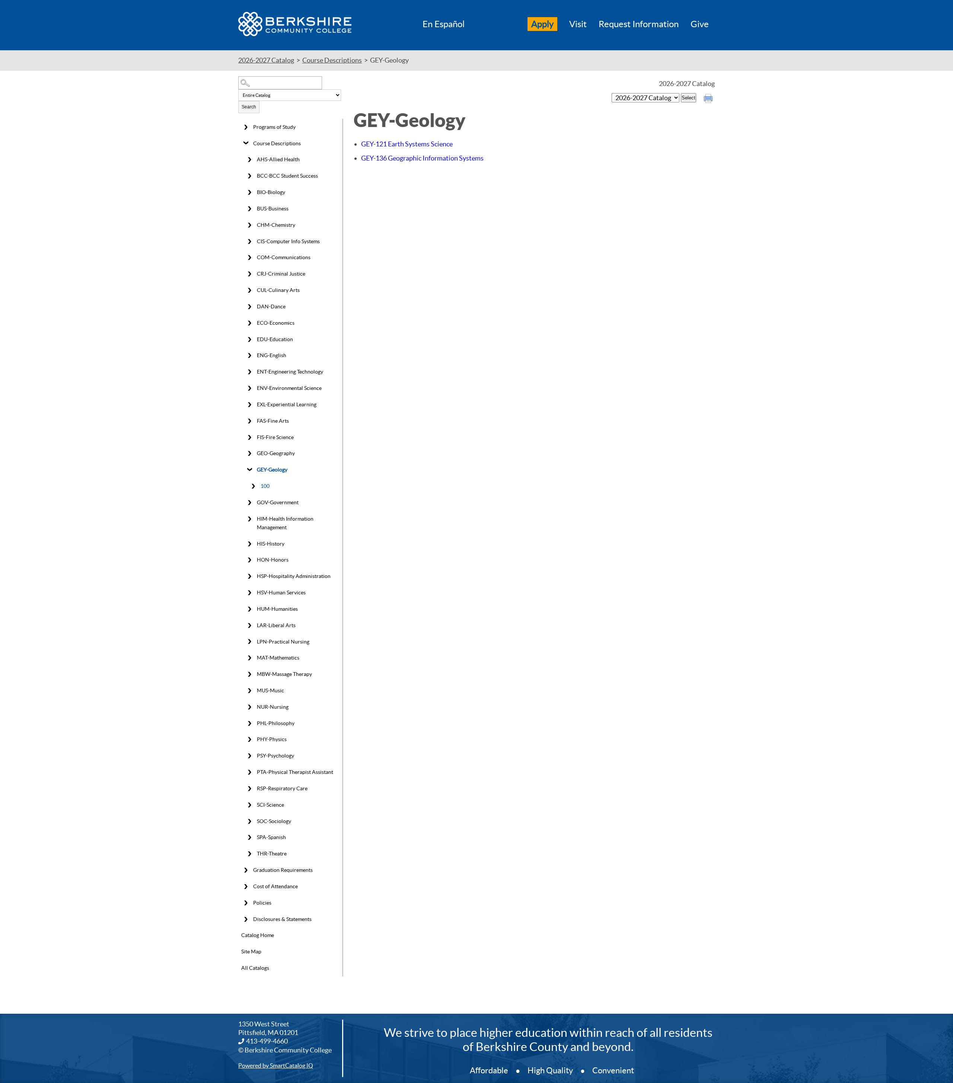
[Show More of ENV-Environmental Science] (249, 388)
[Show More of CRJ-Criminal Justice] (249, 274)
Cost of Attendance (275, 886)
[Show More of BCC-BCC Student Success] (249, 176)
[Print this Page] (709, 99)
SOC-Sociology (274, 821)
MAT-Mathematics (278, 658)
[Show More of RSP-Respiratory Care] (249, 789)
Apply (542, 24)
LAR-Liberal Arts (276, 625)
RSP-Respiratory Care (282, 788)
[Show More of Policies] (245, 903)
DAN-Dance (271, 306)
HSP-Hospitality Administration (294, 576)
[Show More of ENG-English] (249, 355)
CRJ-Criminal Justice (281, 274)
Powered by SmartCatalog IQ (275, 1065)
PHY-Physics (272, 739)
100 (265, 486)
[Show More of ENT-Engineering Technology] (249, 372)
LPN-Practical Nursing (283, 642)
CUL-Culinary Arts (278, 290)
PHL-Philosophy (275, 723)
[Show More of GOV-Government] (249, 502)
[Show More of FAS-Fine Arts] (249, 421)
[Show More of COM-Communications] (249, 258)
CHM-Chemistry (276, 225)
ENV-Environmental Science (289, 388)
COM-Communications (283, 257)
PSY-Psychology (275, 756)
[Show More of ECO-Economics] (249, 323)
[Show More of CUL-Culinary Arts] (249, 290)
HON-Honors (273, 560)
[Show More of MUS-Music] (249, 691)
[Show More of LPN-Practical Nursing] (249, 641)
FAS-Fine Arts (273, 421)
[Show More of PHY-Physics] (249, 739)
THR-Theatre (272, 854)
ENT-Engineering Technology (290, 372)
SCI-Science (270, 805)
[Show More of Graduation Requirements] (245, 870)
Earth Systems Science (407, 144)
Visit (578, 24)
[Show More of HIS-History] (249, 544)
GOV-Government (278, 502)
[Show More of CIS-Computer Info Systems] (249, 241)
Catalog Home (257, 935)
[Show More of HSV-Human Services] (249, 593)
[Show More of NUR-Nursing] (249, 707)
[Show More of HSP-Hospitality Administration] (249, 576)
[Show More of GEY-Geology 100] (249, 470)
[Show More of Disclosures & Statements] (245, 919)
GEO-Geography (276, 453)
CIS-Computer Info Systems (288, 241)
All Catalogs (255, 968)
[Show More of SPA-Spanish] (249, 837)
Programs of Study (274, 127)
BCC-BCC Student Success (287, 176)
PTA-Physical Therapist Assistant (295, 772)
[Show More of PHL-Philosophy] (249, 723)
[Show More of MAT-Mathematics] (249, 658)
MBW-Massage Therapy (284, 674)
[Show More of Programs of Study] (245, 127)
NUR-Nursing (273, 707)
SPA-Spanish (271, 837)
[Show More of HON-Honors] (249, 560)
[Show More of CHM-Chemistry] (249, 225)
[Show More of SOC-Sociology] (249, 821)
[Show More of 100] (253, 486)
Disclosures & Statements (282, 919)
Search (249, 106)
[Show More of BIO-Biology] (249, 192)
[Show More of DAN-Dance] (249, 307)
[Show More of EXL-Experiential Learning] (249, 404)
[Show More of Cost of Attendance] (245, 887)
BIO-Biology (271, 192)
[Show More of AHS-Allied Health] (249, 160)
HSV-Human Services (281, 593)
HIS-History (270, 544)
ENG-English (271, 355)
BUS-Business (273, 209)
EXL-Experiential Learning (286, 404)
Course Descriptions (332, 60)
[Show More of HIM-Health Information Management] (249, 519)
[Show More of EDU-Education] (249, 339)
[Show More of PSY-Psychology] (249, 756)
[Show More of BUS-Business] (249, 209)
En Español (444, 24)
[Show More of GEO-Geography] (249, 453)
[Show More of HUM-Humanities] (249, 609)
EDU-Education (275, 339)
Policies (262, 903)
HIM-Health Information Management (285, 523)
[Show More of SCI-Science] (249, 805)
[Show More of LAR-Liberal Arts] (249, 625)
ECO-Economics (275, 323)
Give (700, 24)
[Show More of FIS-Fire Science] (249, 437)
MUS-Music (270, 690)
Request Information (639, 24)
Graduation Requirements (283, 870)
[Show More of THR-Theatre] (249, 854)
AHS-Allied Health (278, 159)
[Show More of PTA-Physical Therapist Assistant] (249, 772)
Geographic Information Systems (422, 158)
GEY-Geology (272, 470)
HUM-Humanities (277, 609)
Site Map (251, 952)
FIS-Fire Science (275, 437)
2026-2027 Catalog (266, 60)
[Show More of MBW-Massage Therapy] (249, 674)
